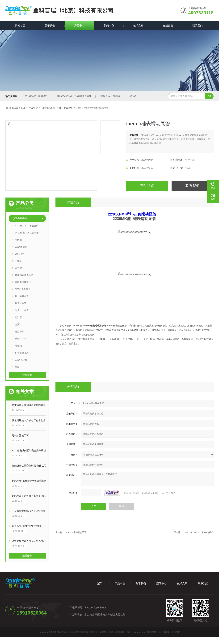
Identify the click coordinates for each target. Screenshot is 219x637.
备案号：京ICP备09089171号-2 (115, 632)
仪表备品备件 (48, 107)
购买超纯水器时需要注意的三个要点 (30, 526)
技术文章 (138, 25)
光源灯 (18, 324)
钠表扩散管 (20, 303)
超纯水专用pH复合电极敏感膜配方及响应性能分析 (30, 480)
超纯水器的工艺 (20, 435)
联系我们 (197, 25)
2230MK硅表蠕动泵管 (75, 532)
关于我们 (50, 25)
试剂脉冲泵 (20, 338)
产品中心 (79, 25)
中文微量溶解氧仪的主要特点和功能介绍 (30, 510)
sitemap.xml (139, 632)
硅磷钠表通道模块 (24, 275)
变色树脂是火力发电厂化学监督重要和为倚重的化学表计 (30, 420)
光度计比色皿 (22, 310)
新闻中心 (109, 25)
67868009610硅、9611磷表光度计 (74, 96)
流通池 (18, 268)
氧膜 (17, 367)
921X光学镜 (21, 359)
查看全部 (27, 374)
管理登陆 (176, 632)
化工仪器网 (164, 632)
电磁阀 (18, 345)
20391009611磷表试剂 (36, 96)
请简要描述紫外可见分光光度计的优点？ (30, 541)
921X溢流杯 (21, 246)
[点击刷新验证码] (112, 492)
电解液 (18, 239)
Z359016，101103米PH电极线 (198, 532)
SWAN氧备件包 (22, 289)
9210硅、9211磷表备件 (26, 225)
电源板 (18, 261)
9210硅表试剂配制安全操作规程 (29, 450)
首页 (23, 107)
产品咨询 (147, 186)
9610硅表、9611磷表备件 (28, 232)
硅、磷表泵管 (65, 107)
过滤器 (18, 317)
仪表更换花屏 (22, 352)
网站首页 (20, 25)
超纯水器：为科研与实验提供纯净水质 (30, 495)
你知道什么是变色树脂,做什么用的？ (30, 465)
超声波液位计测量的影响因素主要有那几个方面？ (30, 405)
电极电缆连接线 (23, 282)
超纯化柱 (19, 254)
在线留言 (168, 25)
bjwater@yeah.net (95, 607)
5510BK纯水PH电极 (110, 96)
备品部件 (19, 331)
